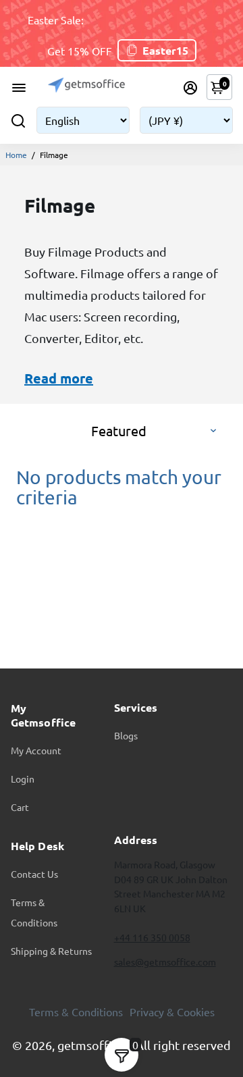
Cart (20, 807)
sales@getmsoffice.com (165, 961)
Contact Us (34, 874)
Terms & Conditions (34, 912)
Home (16, 154)
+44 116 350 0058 (152, 937)
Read (40, 378)
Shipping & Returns (51, 951)
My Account (36, 750)
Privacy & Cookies (172, 1011)
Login (22, 778)
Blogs (126, 735)
